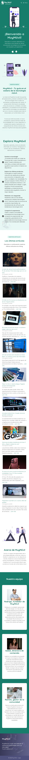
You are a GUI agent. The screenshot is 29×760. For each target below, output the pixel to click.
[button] (21, 3)
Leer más (13, 281)
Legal (19, 757)
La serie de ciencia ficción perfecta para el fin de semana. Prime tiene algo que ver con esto (14, 270)
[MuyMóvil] (6, 3)
